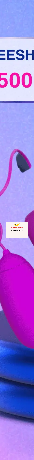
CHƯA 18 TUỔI (20, 233)
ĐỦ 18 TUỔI (13, 233)
